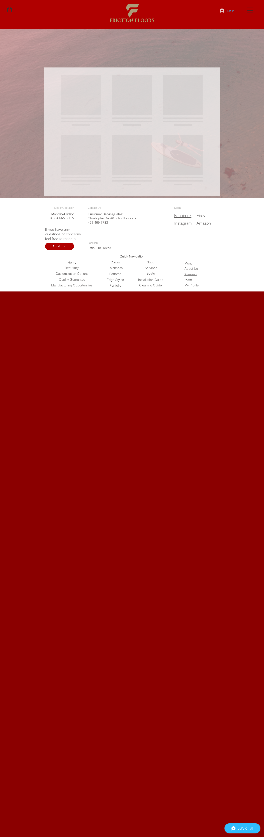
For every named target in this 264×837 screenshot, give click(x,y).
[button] (250, 10)
